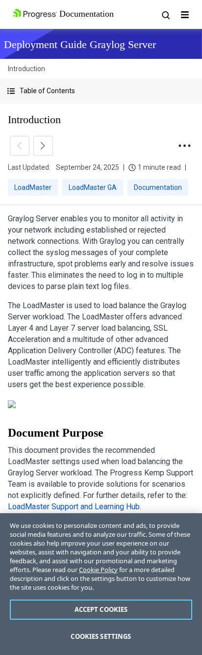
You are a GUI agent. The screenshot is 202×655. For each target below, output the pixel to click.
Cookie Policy (98, 569)
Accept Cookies (101, 609)
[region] (101, 584)
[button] (101, 91)
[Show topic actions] (184, 146)
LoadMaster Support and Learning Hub (74, 506)
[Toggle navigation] (184, 14)
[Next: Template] (43, 146)
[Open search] (165, 14)
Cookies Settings (101, 636)
